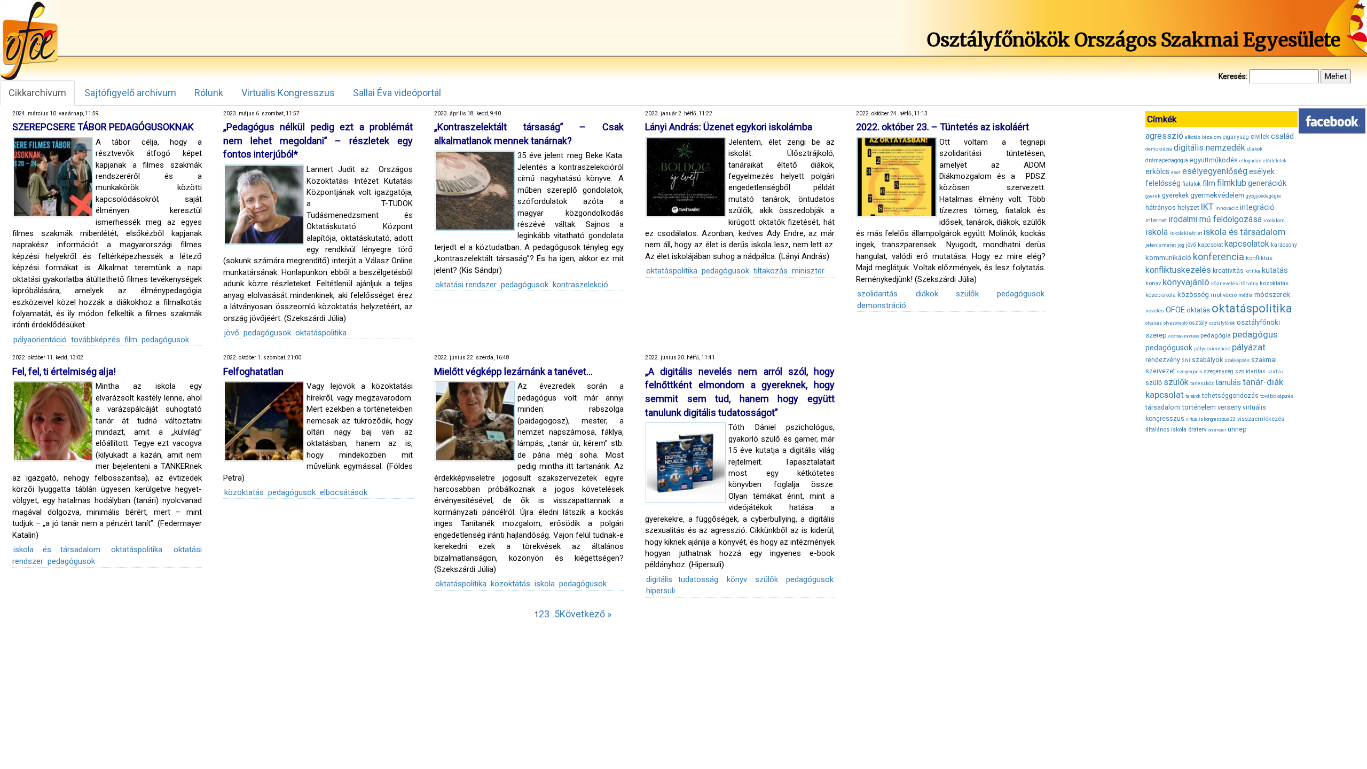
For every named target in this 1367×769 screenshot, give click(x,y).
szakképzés (1237, 360)
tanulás (1228, 382)
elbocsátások (343, 492)
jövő (231, 333)
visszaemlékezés (1260, 418)
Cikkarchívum (37, 92)
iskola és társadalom (56, 549)
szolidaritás (877, 294)
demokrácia (1158, 149)
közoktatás (244, 492)
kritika (1252, 271)
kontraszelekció (580, 284)
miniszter (808, 271)
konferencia (1218, 256)
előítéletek (1274, 160)
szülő (1153, 383)
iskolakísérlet (1185, 233)
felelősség (1163, 183)
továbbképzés (95, 339)
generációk (1267, 183)
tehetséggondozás (1230, 395)
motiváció (1224, 295)
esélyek (1262, 171)
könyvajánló (1185, 282)
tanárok (1192, 396)
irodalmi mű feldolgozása (1215, 219)
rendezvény (1162, 360)
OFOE (1175, 310)
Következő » (585, 613)
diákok (927, 294)
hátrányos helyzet (1172, 207)
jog (1180, 245)
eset (1176, 172)
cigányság (1236, 137)
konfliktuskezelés (1178, 270)
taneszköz (1202, 383)
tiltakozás (770, 271)
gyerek (1152, 196)
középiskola (1160, 295)
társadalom (1162, 407)
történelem (1199, 407)
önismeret (1217, 430)
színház (1275, 371)
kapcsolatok (1246, 244)
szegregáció (1189, 371)
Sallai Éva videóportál (397, 92)
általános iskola (1166, 429)
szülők (967, 294)
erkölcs (1157, 171)
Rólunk (208, 92)
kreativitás (1228, 270)
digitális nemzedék (1209, 148)
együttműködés (1214, 160)
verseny (1229, 407)
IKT (1207, 206)
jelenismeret (1160, 245)
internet (1156, 220)
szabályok (1207, 360)
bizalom (1211, 137)
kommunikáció (1168, 258)
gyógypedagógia (1263, 196)
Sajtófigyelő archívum (130, 92)
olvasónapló (1176, 323)
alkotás (1192, 137)
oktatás (1198, 310)
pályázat (1249, 347)
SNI (1186, 360)
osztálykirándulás (1183, 336)
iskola (545, 583)
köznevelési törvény (1234, 283)
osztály (1198, 323)
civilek (1260, 136)
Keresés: (1233, 76)
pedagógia (1215, 335)
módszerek (1272, 294)
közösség (1193, 295)
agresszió (1164, 136)
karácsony (1284, 244)
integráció (1257, 207)
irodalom (1274, 220)
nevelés (1154, 310)
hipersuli (660, 590)
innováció (1226, 208)
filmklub (1231, 183)
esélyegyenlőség (1214, 171)
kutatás (1275, 270)
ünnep (1237, 429)
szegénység (1219, 371)
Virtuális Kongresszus (288, 92)
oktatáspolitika (321, 333)
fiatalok (1191, 184)
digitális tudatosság (682, 579)
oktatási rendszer (466, 284)
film (130, 339)
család (1282, 136)
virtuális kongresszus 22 (1211, 419)
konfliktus (1259, 258)
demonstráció (881, 305)
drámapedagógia (1166, 160)
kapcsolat (1210, 244)
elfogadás (1250, 160)
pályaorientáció (40, 339)
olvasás (1153, 323)
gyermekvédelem (1217, 195)
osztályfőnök (1222, 323)
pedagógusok (165, 339)
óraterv (1197, 429)
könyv (737, 579)
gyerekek (1175, 195)
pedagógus (1255, 334)
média (1245, 295)
